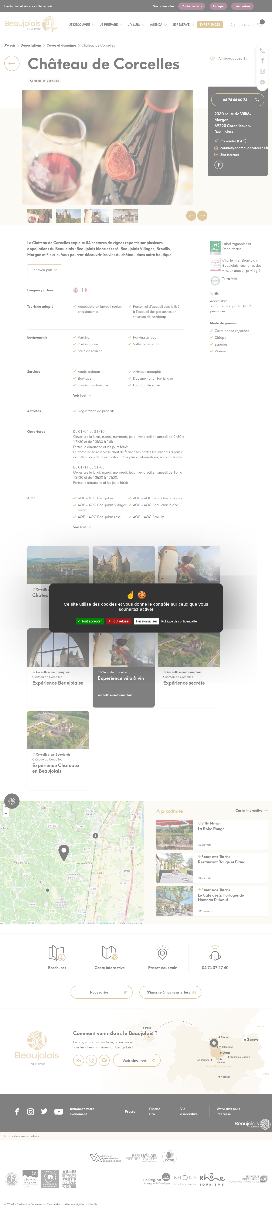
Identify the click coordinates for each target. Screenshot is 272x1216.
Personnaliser (146, 621)
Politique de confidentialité (179, 621)
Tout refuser (120, 621)
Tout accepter (91, 621)
